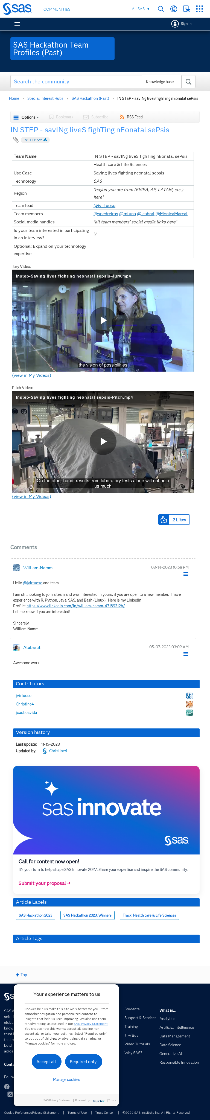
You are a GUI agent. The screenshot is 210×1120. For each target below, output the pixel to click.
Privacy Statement (45, 1112)
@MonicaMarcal (172, 213)
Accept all (46, 1061)
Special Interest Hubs (45, 98)
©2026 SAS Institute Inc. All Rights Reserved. (156, 1112)
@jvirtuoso (104, 205)
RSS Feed (135, 117)
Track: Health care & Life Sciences (149, 915)
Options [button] (29, 117)
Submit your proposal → (45, 883)
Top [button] (24, 974)
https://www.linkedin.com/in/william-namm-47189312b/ (76, 605)
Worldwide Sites (173, 8)
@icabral (145, 213)
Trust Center (104, 1112)
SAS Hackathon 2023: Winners (87, 915)
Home (14, 98)
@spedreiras (106, 213)
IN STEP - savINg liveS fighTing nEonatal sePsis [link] (157, 98)
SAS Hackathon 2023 (35, 915)
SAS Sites (199, 8)
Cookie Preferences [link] (18, 1112)
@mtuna (127, 213)
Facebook (7, 1086)
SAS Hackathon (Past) (90, 98)
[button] (163, 519)
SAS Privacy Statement (91, 1024)
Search (161, 8)
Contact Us (186, 8)
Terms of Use (77, 1112)
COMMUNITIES (56, 9)
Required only (83, 1061)
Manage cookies (66, 1079)
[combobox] (103, 81)
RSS (10, 1094)
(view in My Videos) (31, 375)
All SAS (138, 8)
